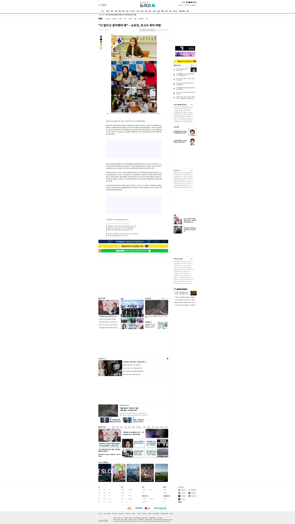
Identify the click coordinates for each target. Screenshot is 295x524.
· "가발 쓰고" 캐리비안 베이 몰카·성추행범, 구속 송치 (185, 297)
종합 (113, 427)
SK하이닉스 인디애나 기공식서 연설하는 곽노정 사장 (109, 325)
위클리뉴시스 (194, 5)
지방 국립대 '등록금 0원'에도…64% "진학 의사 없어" (138, 452)
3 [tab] (165, 298)
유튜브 (183, 493)
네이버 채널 (183, 490)
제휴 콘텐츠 (182, 11)
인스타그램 (193, 496)
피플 (175, 215)
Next (147, 420)
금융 (123, 11)
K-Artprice (180, 5)
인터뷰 (122, 495)
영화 (120, 19)
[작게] (165, 30)
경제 (119, 11)
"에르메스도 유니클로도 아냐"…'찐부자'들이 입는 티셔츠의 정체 (133, 433)
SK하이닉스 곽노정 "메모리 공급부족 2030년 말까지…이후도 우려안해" (109, 445)
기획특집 (129, 495)
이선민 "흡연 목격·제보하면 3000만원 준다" (133, 371)
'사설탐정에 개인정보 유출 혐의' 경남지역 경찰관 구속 (113, 14)
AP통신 (164, 489)
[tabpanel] (156, 309)
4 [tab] (167, 298)
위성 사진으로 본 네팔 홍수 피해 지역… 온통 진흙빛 (156, 317)
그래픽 (143, 492)
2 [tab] (164, 298)
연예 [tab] (192, 65)
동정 (131, 502)
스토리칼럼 (130, 489)
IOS (164, 501)
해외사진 (150, 489)
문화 (150, 11)
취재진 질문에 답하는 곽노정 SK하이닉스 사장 (109, 322)
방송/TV (115, 19)
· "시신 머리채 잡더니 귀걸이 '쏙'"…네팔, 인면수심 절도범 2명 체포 (185, 300)
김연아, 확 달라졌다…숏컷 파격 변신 (131, 365)
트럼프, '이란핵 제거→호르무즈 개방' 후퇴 (138, 421)
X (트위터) (183, 496)
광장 (166, 11)
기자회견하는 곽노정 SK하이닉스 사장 (107, 316)
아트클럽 (122, 492)
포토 (170, 11)
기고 (129, 492)
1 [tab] (162, 298)
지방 (146, 11)
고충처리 (133, 513)
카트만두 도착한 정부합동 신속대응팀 (107, 319)
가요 (125, 19)
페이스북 (193, 493)
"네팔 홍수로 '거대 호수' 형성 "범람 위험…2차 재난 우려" (129, 409)
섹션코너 (122, 499)
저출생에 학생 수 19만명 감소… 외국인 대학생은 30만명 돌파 (150, 326)
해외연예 (141, 19)
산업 (127, 11)
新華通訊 (165, 492)
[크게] (167, 30)
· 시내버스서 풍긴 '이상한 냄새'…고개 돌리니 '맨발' (185, 305)
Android (165, 498)
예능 (135, 19)
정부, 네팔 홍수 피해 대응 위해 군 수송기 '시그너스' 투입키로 (151, 452)
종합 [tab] (196, 65)
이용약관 (144, 513)
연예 (158, 11)
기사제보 (139, 513)
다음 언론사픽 (193, 490)
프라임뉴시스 (187, 5)
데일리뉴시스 (130, 499)
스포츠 (154, 11)
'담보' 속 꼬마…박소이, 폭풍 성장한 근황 (133, 368)
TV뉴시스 (175, 11)
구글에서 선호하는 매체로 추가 (148, 30)
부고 (126, 502)
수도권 (142, 11)
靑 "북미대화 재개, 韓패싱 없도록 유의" (115, 421)
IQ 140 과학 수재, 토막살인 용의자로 (131, 374)
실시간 (107, 11)
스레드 (183, 499)
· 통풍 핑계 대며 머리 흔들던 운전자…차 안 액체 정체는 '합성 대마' (185, 302)
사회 (137, 11)
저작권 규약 (127, 513)
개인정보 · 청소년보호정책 (153, 513)
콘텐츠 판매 (121, 513)
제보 (188, 11)
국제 (116, 11)
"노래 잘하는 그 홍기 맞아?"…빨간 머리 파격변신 (134, 362)
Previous (99, 420)
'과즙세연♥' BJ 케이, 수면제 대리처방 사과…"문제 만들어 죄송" (151, 443)
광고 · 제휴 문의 (107, 513)
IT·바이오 (132, 11)
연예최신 (108, 19)
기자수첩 (176, 127)
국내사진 (144, 489)
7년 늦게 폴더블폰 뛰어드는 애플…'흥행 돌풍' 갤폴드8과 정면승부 (109, 450)
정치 (112, 11)
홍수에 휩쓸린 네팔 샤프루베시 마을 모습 (108, 327)
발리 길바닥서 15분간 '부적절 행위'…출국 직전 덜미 (109, 455)
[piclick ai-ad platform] (120, 36)
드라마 (130, 19)
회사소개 (100, 513)
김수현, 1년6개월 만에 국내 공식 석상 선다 (139, 443)
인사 (122, 502)
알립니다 (171, 513)
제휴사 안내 (114, 513)
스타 (147, 19)
